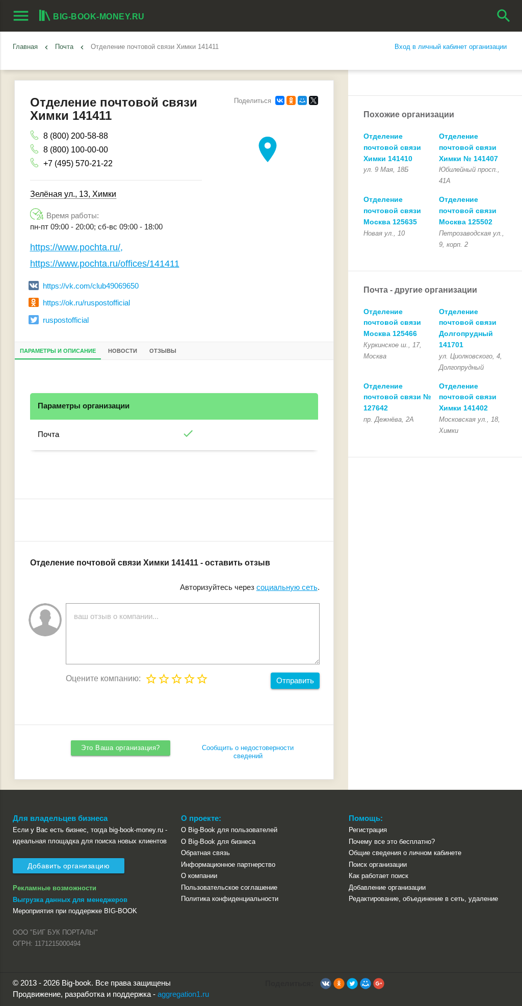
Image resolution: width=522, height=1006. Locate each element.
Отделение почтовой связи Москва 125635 (392, 210)
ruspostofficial (66, 320)
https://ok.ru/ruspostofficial (86, 303)
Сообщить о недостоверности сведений (248, 752)
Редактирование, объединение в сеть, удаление (423, 898)
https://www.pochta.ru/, (76, 247)
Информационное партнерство (228, 864)
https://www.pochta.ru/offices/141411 (104, 264)
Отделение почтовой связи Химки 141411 (155, 46)
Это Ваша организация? (120, 748)
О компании (199, 876)
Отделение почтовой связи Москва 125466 (392, 322)
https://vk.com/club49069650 (91, 286)
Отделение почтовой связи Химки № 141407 (468, 147)
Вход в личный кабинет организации (451, 46)
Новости (122, 351)
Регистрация (368, 830)
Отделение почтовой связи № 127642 (397, 397)
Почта (48, 434)
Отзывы (162, 351)
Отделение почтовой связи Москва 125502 (468, 210)
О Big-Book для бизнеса (218, 841)
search (503, 15)
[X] (313, 100)
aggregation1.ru (183, 994)
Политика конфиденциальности (229, 898)
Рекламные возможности (54, 888)
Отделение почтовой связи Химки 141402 (468, 397)
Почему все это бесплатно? (392, 841)
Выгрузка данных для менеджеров (70, 900)
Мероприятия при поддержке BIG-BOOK (75, 911)
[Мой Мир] (302, 100)
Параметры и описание (58, 351)
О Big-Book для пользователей (229, 830)
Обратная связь (205, 853)
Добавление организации (387, 887)
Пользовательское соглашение (229, 887)
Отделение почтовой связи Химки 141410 (392, 147)
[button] (325, 983)
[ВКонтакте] (279, 100)
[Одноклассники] (291, 100)
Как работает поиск (378, 876)
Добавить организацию (69, 866)
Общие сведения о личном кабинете (405, 853)
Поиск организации (378, 864)
